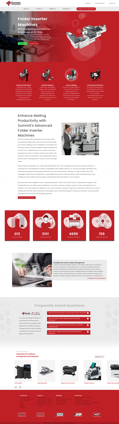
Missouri (22, 406)
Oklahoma (23, 407)
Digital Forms (79, 399)
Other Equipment (61, 402)
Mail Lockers (60, 404)
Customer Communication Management (87, 402)
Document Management (82, 401)
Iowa (21, 402)
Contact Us (112, 3)
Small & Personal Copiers (44, 399)
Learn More (22, 43)
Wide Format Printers (68, 383)
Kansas (22, 404)
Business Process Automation (84, 397)
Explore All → (99, 357)
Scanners (40, 406)
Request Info (34, 43)
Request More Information (26, 197)
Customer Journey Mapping (83, 404)
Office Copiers (41, 397)
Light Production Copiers (44, 401)
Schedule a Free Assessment (86, 9)
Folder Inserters (89, 383)
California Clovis (25, 397)
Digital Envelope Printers (63, 399)
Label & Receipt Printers (44, 402)
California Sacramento (26, 399)
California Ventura (25, 401)
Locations (88, 3)
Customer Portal (99, 3)
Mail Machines (42, 383)
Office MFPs (18, 383)
